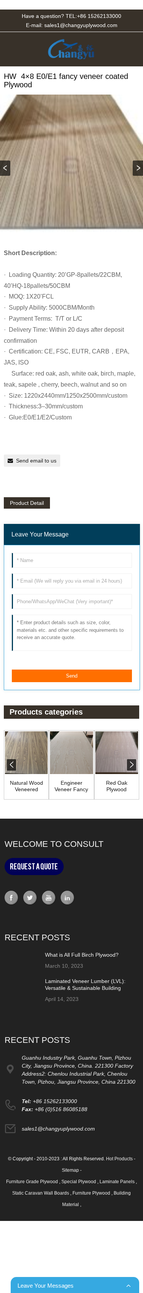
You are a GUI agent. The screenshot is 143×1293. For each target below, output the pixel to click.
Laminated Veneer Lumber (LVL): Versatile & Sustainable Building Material (85, 988)
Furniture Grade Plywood (32, 1181)
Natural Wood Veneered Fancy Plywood (26, 786)
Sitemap (70, 1170)
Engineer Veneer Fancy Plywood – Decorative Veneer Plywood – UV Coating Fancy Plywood (71, 786)
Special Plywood (79, 1181)
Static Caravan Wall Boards (41, 1193)
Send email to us (36, 461)
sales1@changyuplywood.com (80, 25)
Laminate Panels (118, 1181)
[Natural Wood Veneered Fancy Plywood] (26, 752)
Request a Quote (34, 866)
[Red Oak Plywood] (116, 752)
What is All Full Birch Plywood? (82, 955)
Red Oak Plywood (116, 786)
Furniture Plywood (91, 1193)
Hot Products (119, 1158)
